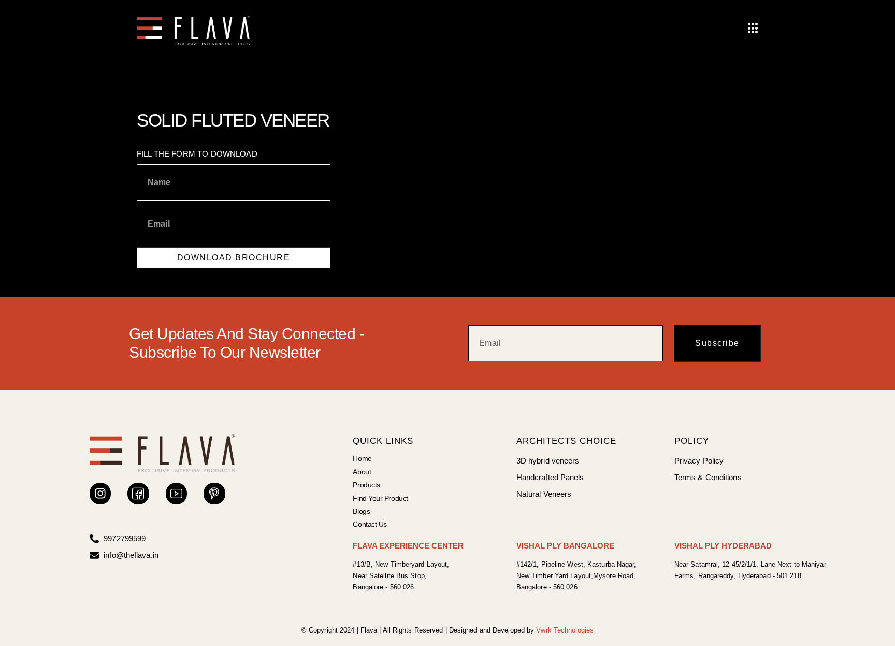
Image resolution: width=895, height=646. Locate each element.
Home (362, 458)
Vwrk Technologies (565, 630)
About (362, 472)
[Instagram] (100, 493)
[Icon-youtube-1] (176, 493)
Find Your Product (380, 498)
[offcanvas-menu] (753, 28)
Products (366, 485)
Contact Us (370, 524)
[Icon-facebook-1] (138, 493)
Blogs (361, 511)
